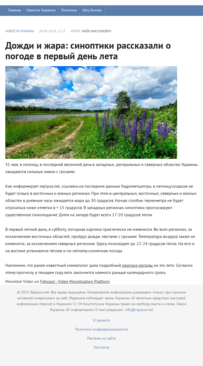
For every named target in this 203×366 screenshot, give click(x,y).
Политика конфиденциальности (101, 329)
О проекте (101, 320)
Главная (14, 10)
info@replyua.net (139, 310)
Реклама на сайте (101, 338)
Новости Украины (41, 10)
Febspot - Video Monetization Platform (75, 281)
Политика (69, 10)
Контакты (101, 347)
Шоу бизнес (92, 10)
